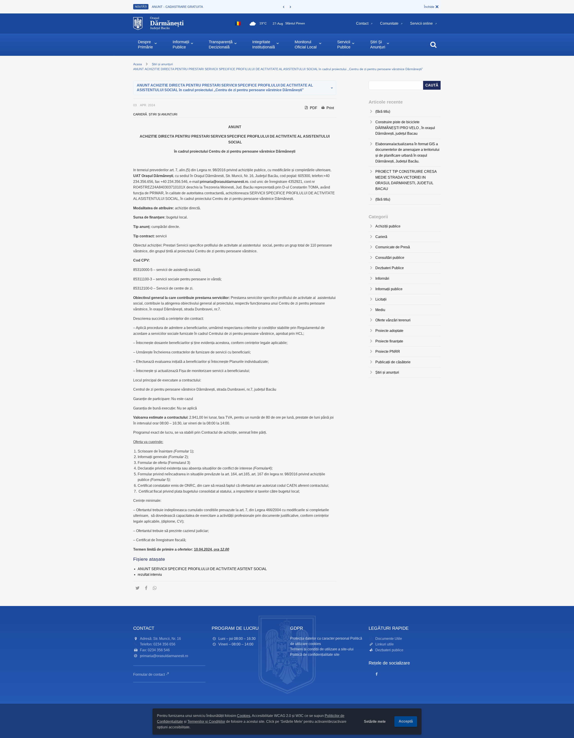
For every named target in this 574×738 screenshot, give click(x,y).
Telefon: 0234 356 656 (157, 644)
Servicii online (421, 23)
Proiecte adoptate (389, 331)
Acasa (137, 64)
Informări (382, 278)
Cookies (243, 716)
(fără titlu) (382, 111)
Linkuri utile (384, 644)
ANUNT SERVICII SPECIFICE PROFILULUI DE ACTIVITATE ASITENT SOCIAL (202, 569)
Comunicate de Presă (392, 247)
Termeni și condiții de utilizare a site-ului (322, 649)
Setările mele (375, 721)
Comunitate (389, 23)
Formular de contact (149, 674)
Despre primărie (145, 44)
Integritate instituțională (263, 44)
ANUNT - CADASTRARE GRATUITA (177, 7)
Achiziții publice (387, 226)
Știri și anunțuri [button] (377, 44)
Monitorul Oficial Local (306, 44)
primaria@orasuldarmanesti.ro (164, 656)
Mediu (380, 310)
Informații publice (388, 289)
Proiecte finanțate (389, 341)
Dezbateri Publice (389, 268)
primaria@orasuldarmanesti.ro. (224, 182)
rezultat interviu (150, 574)
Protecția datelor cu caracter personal (319, 638)
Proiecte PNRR (387, 351)
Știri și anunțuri (162, 64)
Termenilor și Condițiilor (206, 721)
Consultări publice (389, 258)
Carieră (140, 114)
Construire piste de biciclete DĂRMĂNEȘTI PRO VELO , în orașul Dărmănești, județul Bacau (405, 127)
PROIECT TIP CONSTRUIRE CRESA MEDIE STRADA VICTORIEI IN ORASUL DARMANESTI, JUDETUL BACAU (406, 180)
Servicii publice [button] (343, 44)
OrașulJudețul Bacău (167, 23)
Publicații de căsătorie (393, 362)
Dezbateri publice (389, 650)
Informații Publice (181, 44)
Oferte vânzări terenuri (393, 320)
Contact (362, 23)
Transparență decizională (221, 44)
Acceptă (406, 721)
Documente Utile (388, 639)
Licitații (381, 299)
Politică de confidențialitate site (314, 654)
